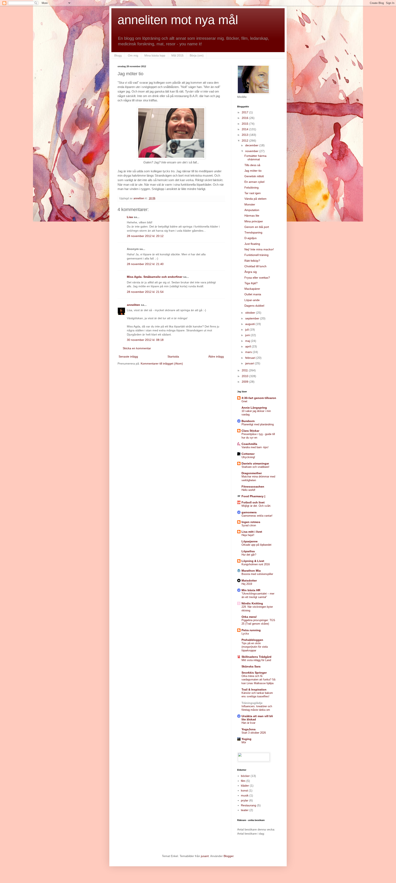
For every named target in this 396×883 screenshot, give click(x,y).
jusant (205, 856)
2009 (245, 381)
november (252, 151)
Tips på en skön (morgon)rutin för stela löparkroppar (255, 647)
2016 (245, 118)
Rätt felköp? (252, 260)
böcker (245, 775)
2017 (245, 112)
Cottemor (248, 453)
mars (249, 352)
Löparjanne (250, 541)
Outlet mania (252, 294)
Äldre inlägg (216, 356)
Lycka (245, 633)
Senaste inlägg (128, 356)
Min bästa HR (251, 590)
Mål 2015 (177, 55)
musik (245, 795)
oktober (250, 312)
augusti (250, 324)
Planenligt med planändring (258, 424)
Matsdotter (249, 580)
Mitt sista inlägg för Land (256, 660)
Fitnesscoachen (253, 486)
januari (250, 363)
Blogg (118, 55)
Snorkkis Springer (254, 672)
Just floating (252, 243)
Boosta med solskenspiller (257, 574)
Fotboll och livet (253, 502)
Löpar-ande (252, 300)
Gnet (244, 401)
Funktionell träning (256, 255)
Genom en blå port (256, 227)
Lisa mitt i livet (252, 531)
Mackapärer (252, 288)
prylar (244, 800)
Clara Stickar (250, 430)
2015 (245, 123)
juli (247, 329)
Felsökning (251, 187)
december (252, 145)
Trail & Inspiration (254, 689)
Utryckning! (248, 457)
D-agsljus (250, 238)
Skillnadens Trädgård (256, 656)
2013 (245, 134)
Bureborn (248, 421)
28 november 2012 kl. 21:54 (145, 291)
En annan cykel (254, 181)
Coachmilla (249, 444)
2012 (245, 140)
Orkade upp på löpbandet (256, 544)
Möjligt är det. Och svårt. (256, 505)
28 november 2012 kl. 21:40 (145, 264)
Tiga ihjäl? (251, 283)
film (243, 780)
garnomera (249, 512)
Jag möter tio (253, 170)
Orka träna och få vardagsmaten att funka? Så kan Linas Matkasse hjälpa (258, 679)
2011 (245, 370)
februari (250, 357)
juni (248, 335)
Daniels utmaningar (255, 463)
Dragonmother (252, 473)
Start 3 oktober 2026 (254, 732)
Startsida (173, 356)
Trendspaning (253, 232)
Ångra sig (250, 271)
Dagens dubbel (254, 305)
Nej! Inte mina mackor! (259, 249)
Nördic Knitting (252, 603)
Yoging (246, 739)
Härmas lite (251, 215)
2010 (245, 376)
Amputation (251, 210)
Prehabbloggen (252, 639)
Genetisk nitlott (254, 176)
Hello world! (248, 489)
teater (245, 810)
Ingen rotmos (251, 522)
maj (248, 340)
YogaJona (249, 729)
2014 (245, 129)
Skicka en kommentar (137, 348)
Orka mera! (249, 616)
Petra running (251, 630)
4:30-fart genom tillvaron (259, 398)
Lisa (130, 217)
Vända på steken (255, 198)
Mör (244, 742)
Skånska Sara (251, 666)
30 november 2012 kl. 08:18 (145, 339)
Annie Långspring (254, 407)
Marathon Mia (251, 570)
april (248, 346)
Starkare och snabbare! (255, 466)
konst (244, 790)
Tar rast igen (252, 193)
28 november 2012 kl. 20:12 (145, 236)
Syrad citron (249, 525)
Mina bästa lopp (154, 55)
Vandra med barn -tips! (255, 447)
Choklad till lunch (255, 266)
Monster (249, 204)
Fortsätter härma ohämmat (255, 157)
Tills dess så (252, 165)
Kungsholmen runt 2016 (256, 564)
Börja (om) (197, 55)
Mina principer (253, 221)
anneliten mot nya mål (178, 20)
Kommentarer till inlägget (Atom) (162, 363)
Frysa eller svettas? (257, 277)
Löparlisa (248, 551)
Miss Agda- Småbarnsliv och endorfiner (154, 276)
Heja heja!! (248, 535)
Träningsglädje (252, 703)
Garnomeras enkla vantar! (257, 515)
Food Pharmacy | (253, 496)
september (252, 318)
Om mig (133, 55)
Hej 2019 (247, 583)
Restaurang (248, 805)
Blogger (228, 856)
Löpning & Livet (253, 561)
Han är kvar (248, 722)
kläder (245, 785)
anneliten (133, 304)
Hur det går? (249, 554)
